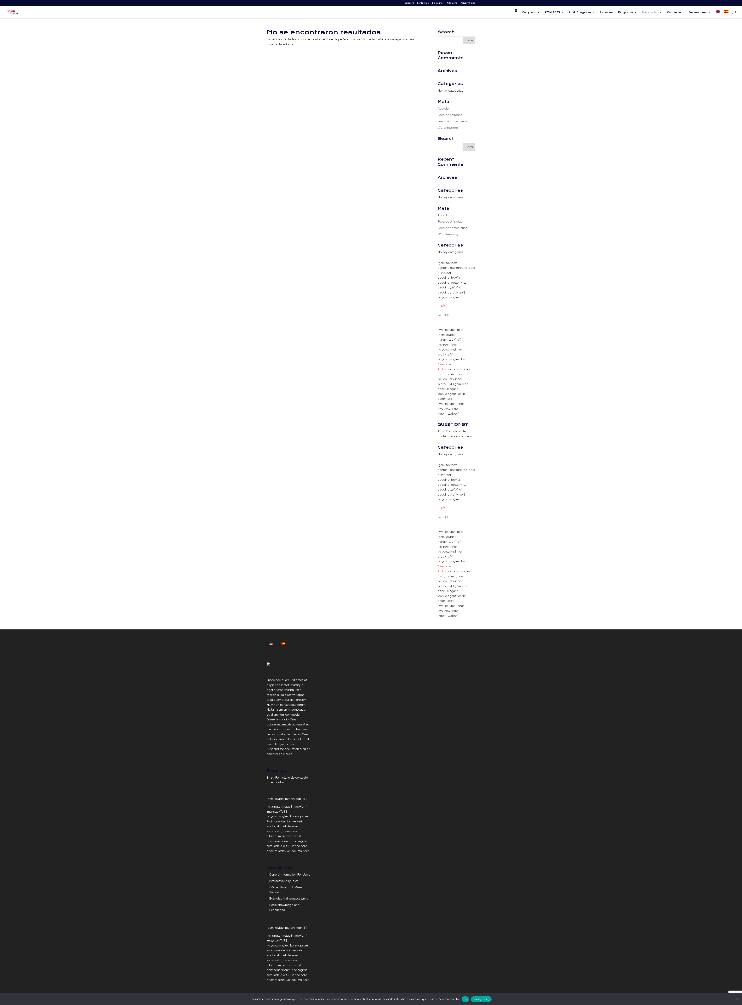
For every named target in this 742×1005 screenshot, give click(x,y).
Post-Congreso (580, 13)
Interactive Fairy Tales (283, 881)
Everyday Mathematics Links (288, 898)
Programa (625, 13)
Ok (465, 999)
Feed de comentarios (452, 121)
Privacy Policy (467, 3)
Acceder (443, 108)
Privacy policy (481, 999)
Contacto (674, 13)
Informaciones (697, 13)
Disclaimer (438, 3)
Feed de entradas (450, 115)
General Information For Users (289, 874)
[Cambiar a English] (271, 644)
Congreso (529, 13)
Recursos (606, 13)
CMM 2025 (552, 13)
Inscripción (650, 13)
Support (409, 3)
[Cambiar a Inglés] (718, 15)
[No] (737, 999)
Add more (452, 3)
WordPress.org (448, 127)
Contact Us (423, 3)
